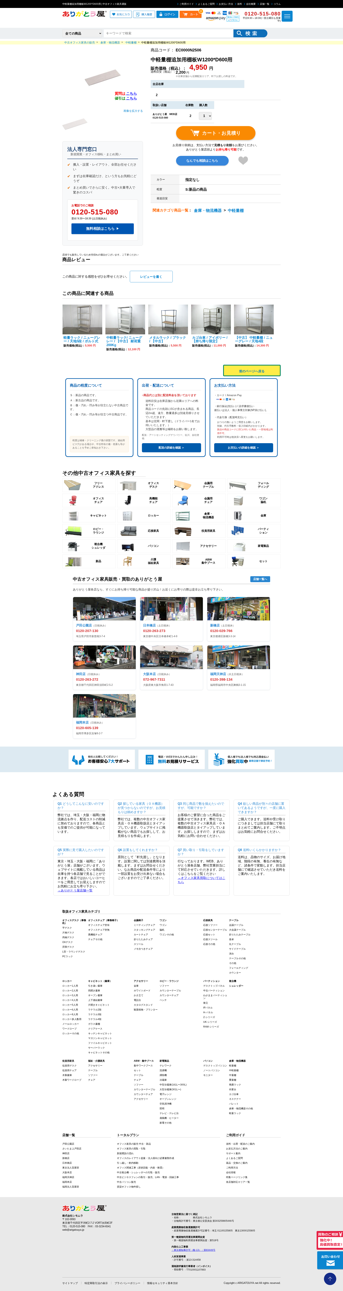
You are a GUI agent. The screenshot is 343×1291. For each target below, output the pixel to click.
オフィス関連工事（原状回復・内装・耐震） (141, 1167)
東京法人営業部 (70, 1167)
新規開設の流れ (125, 1153)
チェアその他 (95, 939)
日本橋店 (67, 1163)
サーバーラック (96, 1047)
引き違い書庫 (95, 985)
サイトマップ (70, 1283)
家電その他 (166, 1122)
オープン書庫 (95, 995)
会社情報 (231, 1172)
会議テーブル (236, 925)
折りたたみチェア (143, 939)
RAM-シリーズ (211, 1026)
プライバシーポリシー (127, 1283)
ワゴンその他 (167, 934)
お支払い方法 (226, 4)
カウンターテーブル (170, 990)
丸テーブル (235, 944)
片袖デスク (68, 932)
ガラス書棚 (94, 1024)
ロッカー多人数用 (71, 1019)
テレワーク (166, 1065)
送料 (239, 4)
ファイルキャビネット (100, 1043)
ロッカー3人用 (70, 995)
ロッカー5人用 (70, 1004)
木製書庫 (67, 1075)
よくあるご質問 (206, 4)
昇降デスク (68, 947)
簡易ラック (235, 1084)
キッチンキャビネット (100, 1033)
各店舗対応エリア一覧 (238, 1182)
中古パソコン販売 (126, 1182)
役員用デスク (69, 1065)
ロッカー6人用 (70, 1009)
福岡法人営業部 (70, 1186)
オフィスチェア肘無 (99, 929)
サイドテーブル (237, 949)
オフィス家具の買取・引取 (131, 1148)
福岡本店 (67, 1182)
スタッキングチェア (144, 929)
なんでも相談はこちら (202, 160)
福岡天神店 (68, 1177)
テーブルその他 (237, 958)
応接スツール (210, 939)
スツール (138, 944)
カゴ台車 (234, 1094)
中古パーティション (214, 990)
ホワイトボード (142, 990)
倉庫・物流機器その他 (241, 1108)
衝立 (205, 1003)
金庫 (136, 985)
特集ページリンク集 (237, 1177)
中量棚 (232, 1075)
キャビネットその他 (99, 1052)
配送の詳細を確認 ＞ (171, 447)
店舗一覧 (264, 4)
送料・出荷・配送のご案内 (240, 1143)
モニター (208, 1075)
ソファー (164, 985)
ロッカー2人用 (70, 990)
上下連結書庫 (95, 1000)
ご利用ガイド (186, 4)
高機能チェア (95, 934)
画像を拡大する (133, 110)
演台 (231, 953)
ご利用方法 (232, 1167)
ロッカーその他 (70, 1033)
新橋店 (65, 1158)
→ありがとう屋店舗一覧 (75, 890)
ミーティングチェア (144, 925)
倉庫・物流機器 (208, 210)
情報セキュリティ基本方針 (162, 1283)
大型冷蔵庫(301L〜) (170, 1089)
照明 (162, 1108)
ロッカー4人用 (70, 1000)
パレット (234, 1103)
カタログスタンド (143, 1004)
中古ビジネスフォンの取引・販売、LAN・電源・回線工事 (148, 1177)
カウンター (235, 972)
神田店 (65, 1153)
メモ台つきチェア (143, 949)
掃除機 (163, 1075)
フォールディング (238, 968)
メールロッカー (70, 1024)
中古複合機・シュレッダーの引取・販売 (138, 1172)
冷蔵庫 (163, 1080)
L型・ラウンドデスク (73, 951)
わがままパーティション (215, 997)
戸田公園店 (68, 1143)
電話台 (137, 1000)
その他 (232, 963)
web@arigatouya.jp (73, 1229)
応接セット (209, 934)
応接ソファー (210, 925)
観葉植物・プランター (146, 1009)
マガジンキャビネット (100, 1038)
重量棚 (232, 1080)
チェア (91, 1080)
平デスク (67, 927)
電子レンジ (166, 1094)
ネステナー (235, 1099)
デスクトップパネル (214, 985)
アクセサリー (95, 1065)
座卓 (231, 939)
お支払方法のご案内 (237, 1148)
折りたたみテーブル (240, 934)
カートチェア (141, 934)
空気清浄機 (166, 1103)
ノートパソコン (211, 1070)
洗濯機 (163, 1070)
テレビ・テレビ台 (169, 1113)
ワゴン (163, 925)
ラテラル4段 (94, 1019)
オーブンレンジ (168, 1099)
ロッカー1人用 (70, 985)
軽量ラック (235, 1113)
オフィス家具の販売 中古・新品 (134, 1143)
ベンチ (163, 1000)
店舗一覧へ (260, 579)
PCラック (67, 956)
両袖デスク (68, 937)
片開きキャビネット (99, 1004)
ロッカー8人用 (70, 1014)
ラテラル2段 (94, 1009)
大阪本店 (67, 1172)
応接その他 (209, 944)
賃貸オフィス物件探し (129, 1186)
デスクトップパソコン (215, 1065)
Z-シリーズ (209, 1017)
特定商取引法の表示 (96, 1283)
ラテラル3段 (94, 1014)
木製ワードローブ (71, 1080)
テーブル (93, 1070)
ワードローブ (69, 1028)
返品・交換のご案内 (237, 1163)
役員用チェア (69, 1070)
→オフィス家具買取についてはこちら (201, 880)
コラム (277, 4)
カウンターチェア (169, 995)
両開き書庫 (94, 990)
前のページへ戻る (252, 371)
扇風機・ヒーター (169, 1118)
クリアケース (95, 1028)
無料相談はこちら (102, 229)
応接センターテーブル (215, 929)
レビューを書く (151, 276)
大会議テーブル (237, 929)
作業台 (232, 1089)
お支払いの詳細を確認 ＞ (243, 447)
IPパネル (208, 1007)
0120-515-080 (94, 212)
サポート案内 (233, 1153)
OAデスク (67, 942)
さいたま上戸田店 (71, 1148)
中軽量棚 (236, 210)
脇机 (162, 929)
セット (137, 1070)
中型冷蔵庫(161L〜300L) (173, 1084)
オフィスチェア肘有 (99, 925)
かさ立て (138, 995)
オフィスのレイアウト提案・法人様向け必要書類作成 (145, 1158)
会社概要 (251, 4)
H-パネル (208, 1012)
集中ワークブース (143, 1065)
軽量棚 (232, 1065)
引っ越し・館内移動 (127, 1163)
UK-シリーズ (210, 1022)
